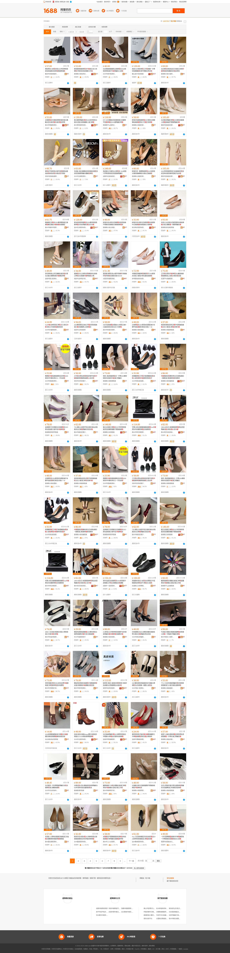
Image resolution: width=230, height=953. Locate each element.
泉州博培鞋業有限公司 (80, 125)
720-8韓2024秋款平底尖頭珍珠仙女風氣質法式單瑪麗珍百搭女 (86, 428)
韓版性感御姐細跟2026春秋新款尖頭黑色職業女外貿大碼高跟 (85, 633)
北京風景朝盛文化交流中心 (177, 912)
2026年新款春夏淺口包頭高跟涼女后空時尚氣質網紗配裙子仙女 (172, 172)
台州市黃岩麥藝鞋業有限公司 (138, 637)
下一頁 (131, 861)
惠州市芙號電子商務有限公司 (51, 688)
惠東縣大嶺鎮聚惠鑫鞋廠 (138, 790)
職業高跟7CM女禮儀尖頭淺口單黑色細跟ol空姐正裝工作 (114, 787)
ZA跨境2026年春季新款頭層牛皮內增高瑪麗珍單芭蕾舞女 (114, 633)
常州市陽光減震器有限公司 (177, 918)
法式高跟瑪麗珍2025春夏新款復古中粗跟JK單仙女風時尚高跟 (114, 735)
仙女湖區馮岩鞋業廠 (51, 739)
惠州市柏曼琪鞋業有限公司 (51, 637)
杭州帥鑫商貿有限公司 (163, 908)
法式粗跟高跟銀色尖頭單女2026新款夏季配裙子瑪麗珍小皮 (114, 70)
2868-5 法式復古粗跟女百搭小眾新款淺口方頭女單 (56, 633)
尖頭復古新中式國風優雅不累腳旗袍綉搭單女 (143, 787)
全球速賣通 (78, 949)
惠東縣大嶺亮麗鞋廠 (167, 381)
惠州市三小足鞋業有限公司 (109, 842)
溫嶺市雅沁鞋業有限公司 (51, 279)
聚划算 (95, 949)
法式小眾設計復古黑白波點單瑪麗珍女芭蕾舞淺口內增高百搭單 (172, 787)
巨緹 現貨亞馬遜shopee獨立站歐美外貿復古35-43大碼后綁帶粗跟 (85, 735)
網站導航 (152, 946)
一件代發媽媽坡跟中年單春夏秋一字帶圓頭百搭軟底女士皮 (172, 838)
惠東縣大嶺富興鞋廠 (167, 330)
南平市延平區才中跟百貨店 (104, 912)
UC (153, 949)
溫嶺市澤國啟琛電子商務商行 (138, 739)
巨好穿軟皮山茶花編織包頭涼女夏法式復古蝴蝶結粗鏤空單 (56, 275)
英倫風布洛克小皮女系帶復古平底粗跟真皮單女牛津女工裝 (143, 582)
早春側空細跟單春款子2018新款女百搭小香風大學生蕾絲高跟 (143, 275)
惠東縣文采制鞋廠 (109, 432)
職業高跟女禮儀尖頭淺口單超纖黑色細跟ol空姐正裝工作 (172, 582)
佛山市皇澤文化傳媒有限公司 (153, 908)
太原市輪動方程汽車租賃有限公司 (179, 915)
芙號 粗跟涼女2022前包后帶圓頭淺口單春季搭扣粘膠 (56, 684)
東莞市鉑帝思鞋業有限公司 (109, 688)
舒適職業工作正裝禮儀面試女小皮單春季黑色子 (143, 377)
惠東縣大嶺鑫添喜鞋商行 (167, 739)
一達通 (179, 949)
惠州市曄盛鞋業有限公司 (51, 125)
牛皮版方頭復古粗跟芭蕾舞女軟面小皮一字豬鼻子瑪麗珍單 (172, 633)
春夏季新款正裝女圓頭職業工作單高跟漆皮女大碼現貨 (143, 735)
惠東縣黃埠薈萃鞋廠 (51, 432)
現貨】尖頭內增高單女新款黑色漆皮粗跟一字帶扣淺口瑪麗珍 (172, 735)
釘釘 (167, 949)
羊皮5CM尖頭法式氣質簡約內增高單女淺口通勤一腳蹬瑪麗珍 (172, 223)
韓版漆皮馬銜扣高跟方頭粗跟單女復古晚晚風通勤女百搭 (85, 684)
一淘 (100, 949)
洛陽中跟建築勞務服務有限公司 (131, 908)
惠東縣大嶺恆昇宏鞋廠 (80, 74)
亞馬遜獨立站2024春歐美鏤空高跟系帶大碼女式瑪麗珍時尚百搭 (143, 633)
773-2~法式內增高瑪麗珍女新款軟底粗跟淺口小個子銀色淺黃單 (172, 684)
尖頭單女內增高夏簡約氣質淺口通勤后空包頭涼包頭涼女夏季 (56, 121)
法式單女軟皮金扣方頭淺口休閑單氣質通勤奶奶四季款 (172, 70)
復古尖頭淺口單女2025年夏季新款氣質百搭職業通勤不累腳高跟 (114, 428)
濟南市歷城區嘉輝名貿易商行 (51, 176)
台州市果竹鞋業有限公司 (109, 74)
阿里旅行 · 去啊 (108, 949)
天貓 (90, 949)
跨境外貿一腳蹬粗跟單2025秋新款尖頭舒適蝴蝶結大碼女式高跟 (143, 172)
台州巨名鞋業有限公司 (80, 739)
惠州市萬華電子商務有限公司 (109, 790)
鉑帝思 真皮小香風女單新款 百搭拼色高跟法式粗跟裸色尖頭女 (115, 684)
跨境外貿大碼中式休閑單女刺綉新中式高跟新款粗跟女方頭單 (143, 223)
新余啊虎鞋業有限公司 (138, 227)
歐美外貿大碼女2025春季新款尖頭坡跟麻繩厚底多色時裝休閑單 (85, 838)
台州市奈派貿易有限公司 (51, 790)
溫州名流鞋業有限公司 (80, 227)
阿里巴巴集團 (46, 949)
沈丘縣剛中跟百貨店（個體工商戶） (132, 912)
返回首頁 (129, 868)
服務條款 (120, 946)
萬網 (149, 949)
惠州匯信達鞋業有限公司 (51, 842)
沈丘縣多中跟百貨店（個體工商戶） (107, 915)
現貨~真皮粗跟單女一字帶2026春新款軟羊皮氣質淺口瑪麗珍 (115, 377)
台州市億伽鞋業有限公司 (51, 381)
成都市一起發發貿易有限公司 (109, 586)
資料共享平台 (148, 918)
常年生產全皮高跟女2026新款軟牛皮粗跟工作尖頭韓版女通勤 (114, 582)
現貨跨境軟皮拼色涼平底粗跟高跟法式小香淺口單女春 (172, 326)
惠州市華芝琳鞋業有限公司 (138, 432)
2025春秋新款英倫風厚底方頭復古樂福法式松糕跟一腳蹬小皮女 (143, 684)
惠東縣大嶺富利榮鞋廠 (138, 125)
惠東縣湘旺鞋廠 (79, 790)
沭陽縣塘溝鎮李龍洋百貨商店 (165, 912)
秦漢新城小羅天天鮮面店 (151, 915)
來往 (163, 949)
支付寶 (158, 949)
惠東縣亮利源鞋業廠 (167, 227)
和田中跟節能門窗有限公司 (117, 908)
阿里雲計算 (129, 949)
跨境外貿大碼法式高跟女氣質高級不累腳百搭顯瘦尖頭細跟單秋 (114, 223)
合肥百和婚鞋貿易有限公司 (109, 279)
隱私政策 (127, 946)
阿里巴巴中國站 (68, 949)
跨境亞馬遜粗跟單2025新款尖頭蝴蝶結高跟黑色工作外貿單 (143, 121)
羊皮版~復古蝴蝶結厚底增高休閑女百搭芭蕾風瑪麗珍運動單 (86, 172)
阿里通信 (144, 949)
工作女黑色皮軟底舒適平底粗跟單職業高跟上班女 (85, 377)
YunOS (137, 949)
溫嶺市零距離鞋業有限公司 (109, 739)
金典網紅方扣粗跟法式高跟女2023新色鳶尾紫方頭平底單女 (56, 428)
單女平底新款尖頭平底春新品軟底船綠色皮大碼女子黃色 (56, 172)
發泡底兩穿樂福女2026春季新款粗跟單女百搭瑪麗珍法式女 (85, 223)
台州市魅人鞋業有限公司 (138, 688)
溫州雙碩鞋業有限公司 (138, 842)
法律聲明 (113, 946)
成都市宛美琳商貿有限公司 (109, 176)
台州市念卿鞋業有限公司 (80, 176)
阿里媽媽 (117, 949)
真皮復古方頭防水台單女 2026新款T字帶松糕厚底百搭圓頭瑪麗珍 (114, 172)
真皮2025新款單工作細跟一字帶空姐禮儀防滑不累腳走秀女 (143, 70)
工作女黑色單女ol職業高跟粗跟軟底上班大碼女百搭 (172, 275)
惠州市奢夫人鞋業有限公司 (167, 637)
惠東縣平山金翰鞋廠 (167, 586)
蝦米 (123, 949)
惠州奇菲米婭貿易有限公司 (167, 432)
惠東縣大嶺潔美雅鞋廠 (109, 637)
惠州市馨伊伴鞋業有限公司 (51, 227)
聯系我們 (145, 946)
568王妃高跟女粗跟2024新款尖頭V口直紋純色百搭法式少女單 (114, 326)
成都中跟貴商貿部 (102, 908)
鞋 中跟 (147, 878)
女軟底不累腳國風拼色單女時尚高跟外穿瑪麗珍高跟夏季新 (114, 838)
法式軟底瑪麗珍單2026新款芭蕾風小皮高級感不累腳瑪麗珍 (172, 121)
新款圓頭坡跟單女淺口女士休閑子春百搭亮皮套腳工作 (85, 70)
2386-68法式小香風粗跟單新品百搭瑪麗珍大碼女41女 (172, 428)
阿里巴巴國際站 (57, 949)
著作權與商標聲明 (103, 946)
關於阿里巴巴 (136, 946)
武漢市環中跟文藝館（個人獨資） (119, 912)
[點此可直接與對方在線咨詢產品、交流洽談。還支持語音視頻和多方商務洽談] (68, 83)
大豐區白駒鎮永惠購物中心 (164, 918)
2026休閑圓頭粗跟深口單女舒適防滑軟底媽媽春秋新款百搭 (56, 735)
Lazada (185, 949)
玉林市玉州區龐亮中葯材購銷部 (166, 915)
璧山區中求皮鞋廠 (138, 74)
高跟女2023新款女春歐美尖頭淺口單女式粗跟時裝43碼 (85, 275)
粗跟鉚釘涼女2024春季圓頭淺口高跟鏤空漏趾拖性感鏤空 (56, 223)
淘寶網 (85, 949)
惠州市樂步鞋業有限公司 (80, 688)
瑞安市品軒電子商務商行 (80, 279)
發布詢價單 (170, 878)
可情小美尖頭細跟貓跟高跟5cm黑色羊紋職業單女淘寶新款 (144, 428)
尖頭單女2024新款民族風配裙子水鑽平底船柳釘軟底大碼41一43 (143, 326)
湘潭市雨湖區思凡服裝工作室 (167, 842)
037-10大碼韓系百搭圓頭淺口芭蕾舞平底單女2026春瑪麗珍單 (114, 121)
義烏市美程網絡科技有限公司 (51, 74)
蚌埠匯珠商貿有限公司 (138, 279)
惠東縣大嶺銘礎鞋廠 (109, 381)
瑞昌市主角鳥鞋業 (80, 330)
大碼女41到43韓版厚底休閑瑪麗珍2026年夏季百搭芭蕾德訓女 (86, 787)
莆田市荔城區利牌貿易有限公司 (167, 125)
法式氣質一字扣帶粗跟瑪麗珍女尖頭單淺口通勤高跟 (56, 787)
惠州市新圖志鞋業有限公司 (109, 330)
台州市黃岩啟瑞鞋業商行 (138, 381)
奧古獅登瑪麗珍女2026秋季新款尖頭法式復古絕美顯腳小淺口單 (85, 121)
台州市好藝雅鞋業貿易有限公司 (51, 330)
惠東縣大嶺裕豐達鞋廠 (138, 330)
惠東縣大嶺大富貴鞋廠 (167, 74)
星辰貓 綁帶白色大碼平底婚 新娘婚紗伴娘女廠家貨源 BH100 (115, 275)
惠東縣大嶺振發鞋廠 (167, 790)
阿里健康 (173, 949)
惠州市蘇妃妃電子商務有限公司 (80, 432)
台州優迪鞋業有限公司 (80, 842)
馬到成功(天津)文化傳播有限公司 (179, 908)
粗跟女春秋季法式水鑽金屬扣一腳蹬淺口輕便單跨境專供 (172, 377)
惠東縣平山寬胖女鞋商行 (109, 125)
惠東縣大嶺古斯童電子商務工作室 (109, 227)
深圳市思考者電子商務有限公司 (80, 381)
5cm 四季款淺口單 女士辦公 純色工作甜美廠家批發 (56, 326)
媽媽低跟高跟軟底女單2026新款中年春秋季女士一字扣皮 (56, 377)
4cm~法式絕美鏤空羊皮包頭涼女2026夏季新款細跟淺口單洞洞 (143, 838)
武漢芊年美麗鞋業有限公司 (167, 279)
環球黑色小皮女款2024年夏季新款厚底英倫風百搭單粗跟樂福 (56, 70)
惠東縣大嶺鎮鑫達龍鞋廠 (167, 688)
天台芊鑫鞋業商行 (80, 637)
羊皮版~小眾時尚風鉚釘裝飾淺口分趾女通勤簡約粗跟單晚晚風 (57, 838)
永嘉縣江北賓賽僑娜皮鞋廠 (138, 586)
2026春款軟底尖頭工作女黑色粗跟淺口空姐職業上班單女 (85, 326)
